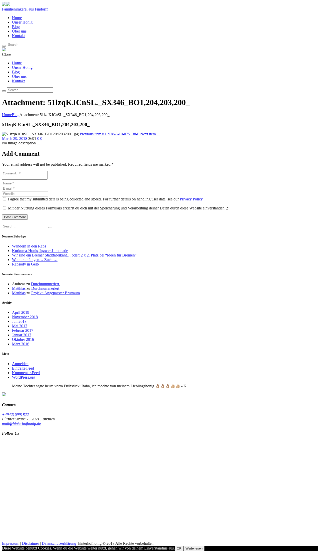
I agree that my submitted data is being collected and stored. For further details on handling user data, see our (105, 199)
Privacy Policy (191, 199)
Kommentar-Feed (26, 373)
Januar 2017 (21, 335)
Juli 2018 (19, 321)
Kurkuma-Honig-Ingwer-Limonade (40, 250)
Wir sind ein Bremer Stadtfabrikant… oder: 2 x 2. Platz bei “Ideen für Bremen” (74, 255)
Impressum (10, 543)
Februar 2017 (22, 330)
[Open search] (4, 46)
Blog (16, 115)
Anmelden (20, 364)
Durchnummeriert (45, 284)
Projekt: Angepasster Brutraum (55, 293)
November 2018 (25, 317)
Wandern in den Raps (29, 246)
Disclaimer (30, 543)
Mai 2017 (19, 326)
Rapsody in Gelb (25, 264)
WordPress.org (23, 377)
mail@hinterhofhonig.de (21, 423)
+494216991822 (15, 414)
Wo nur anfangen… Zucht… (35, 259)
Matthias (19, 288)
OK (179, 548)
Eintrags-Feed (23, 368)
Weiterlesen (194, 548)
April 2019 (20, 312)
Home (7, 115)
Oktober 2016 (23, 339)
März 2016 (20, 344)
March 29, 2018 (14, 138)
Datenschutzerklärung (59, 543)
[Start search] (4, 91)
